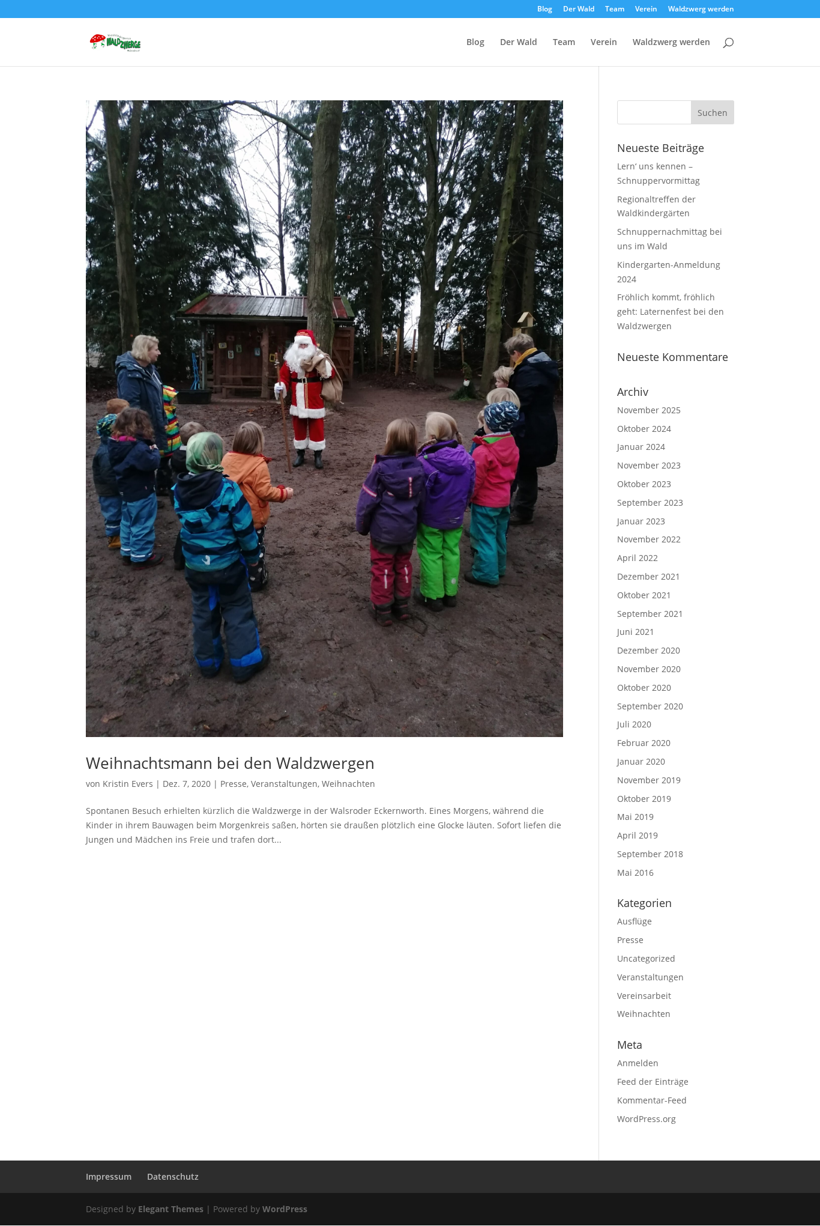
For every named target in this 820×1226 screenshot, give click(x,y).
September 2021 (650, 613)
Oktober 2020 (644, 687)
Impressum (108, 1176)
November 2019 (649, 780)
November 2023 (649, 465)
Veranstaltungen (284, 783)
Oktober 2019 (644, 798)
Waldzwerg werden (701, 9)
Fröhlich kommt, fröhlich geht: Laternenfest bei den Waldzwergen (670, 311)
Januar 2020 (641, 761)
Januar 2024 (641, 446)
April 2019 (637, 835)
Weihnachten (348, 783)
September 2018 (650, 854)
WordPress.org (646, 1118)
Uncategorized (646, 958)
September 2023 (650, 502)
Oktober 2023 (644, 484)
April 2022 (637, 557)
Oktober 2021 (644, 595)
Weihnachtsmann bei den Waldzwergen (230, 763)
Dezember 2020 (648, 650)
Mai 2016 (635, 872)
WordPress (284, 1209)
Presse (233, 783)
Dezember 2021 (648, 576)
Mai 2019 (635, 816)
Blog (544, 9)
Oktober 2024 (644, 428)
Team (614, 9)
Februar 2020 (644, 742)
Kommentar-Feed (652, 1100)
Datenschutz (173, 1176)
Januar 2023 (641, 521)
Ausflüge (634, 921)
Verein (646, 9)
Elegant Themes (170, 1209)
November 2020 (649, 669)
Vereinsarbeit (644, 995)
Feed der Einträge (653, 1081)
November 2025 (649, 410)
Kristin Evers (128, 783)
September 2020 (650, 706)
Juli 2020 (634, 724)
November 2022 (649, 539)
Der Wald (578, 9)
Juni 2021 (635, 631)
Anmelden (638, 1063)
